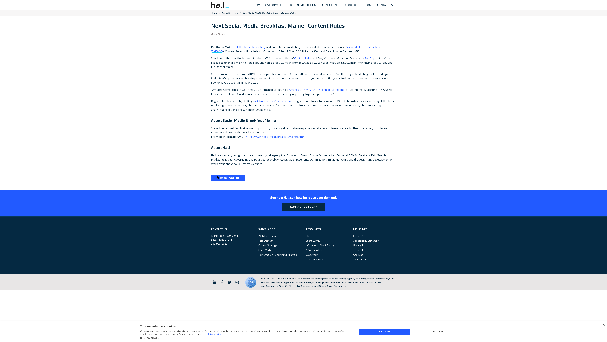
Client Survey (313, 240)
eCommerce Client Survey (320, 245)
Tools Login (359, 259)
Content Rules (303, 58)
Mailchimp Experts (316, 259)
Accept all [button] (384, 331)
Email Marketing (267, 249)
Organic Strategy (267, 245)
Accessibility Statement (366, 240)
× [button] (603, 325)
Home (215, 13)
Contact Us (359, 235)
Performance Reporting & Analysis (277, 254)
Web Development (268, 235)
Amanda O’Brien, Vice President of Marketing (316, 89)
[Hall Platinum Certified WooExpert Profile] (250, 282)
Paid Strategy (265, 240)
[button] (246, 338)
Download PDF (229, 178)
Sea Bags (370, 58)
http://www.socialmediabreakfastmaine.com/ (275, 136)
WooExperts (313, 254)
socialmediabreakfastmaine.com (273, 101)
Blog (308, 235)
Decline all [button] (438, 331)
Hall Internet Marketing (250, 47)
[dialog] (303, 331)
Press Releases (230, 13)
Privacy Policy (361, 245)
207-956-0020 (219, 243)
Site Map (358, 254)
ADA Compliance (315, 249)
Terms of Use (360, 249)
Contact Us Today (303, 206)
